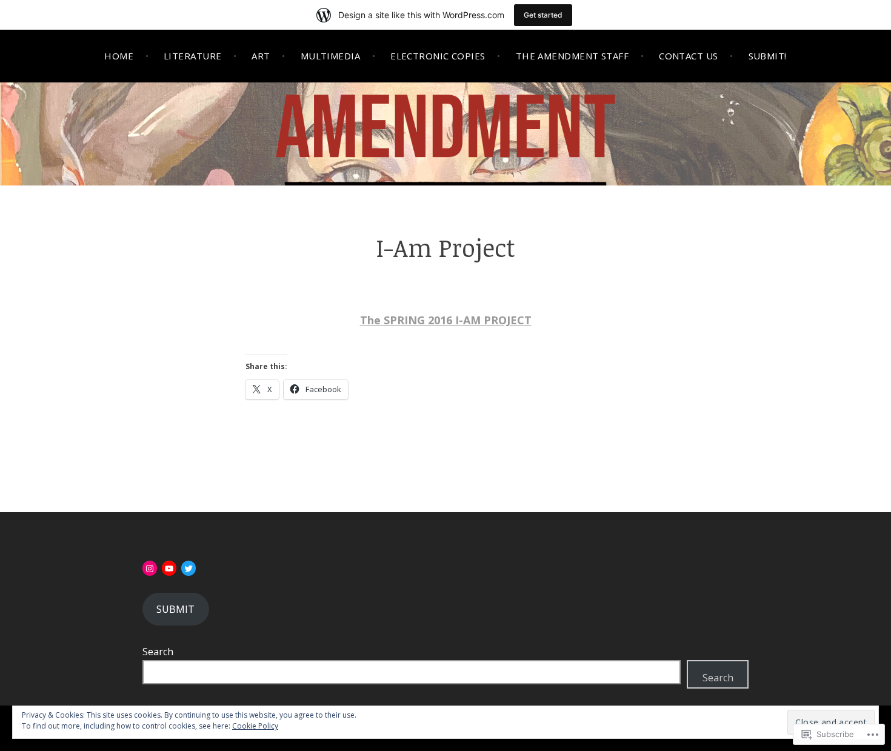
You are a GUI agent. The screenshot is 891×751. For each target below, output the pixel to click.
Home (118, 56)
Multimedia (331, 56)
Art (261, 56)
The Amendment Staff (572, 56)
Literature (193, 56)
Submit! (768, 56)
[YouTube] (169, 568)
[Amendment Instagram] (149, 568)
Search (157, 651)
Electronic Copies (438, 56)
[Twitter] (188, 568)
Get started (543, 14)
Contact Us (688, 56)
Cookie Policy (255, 726)
